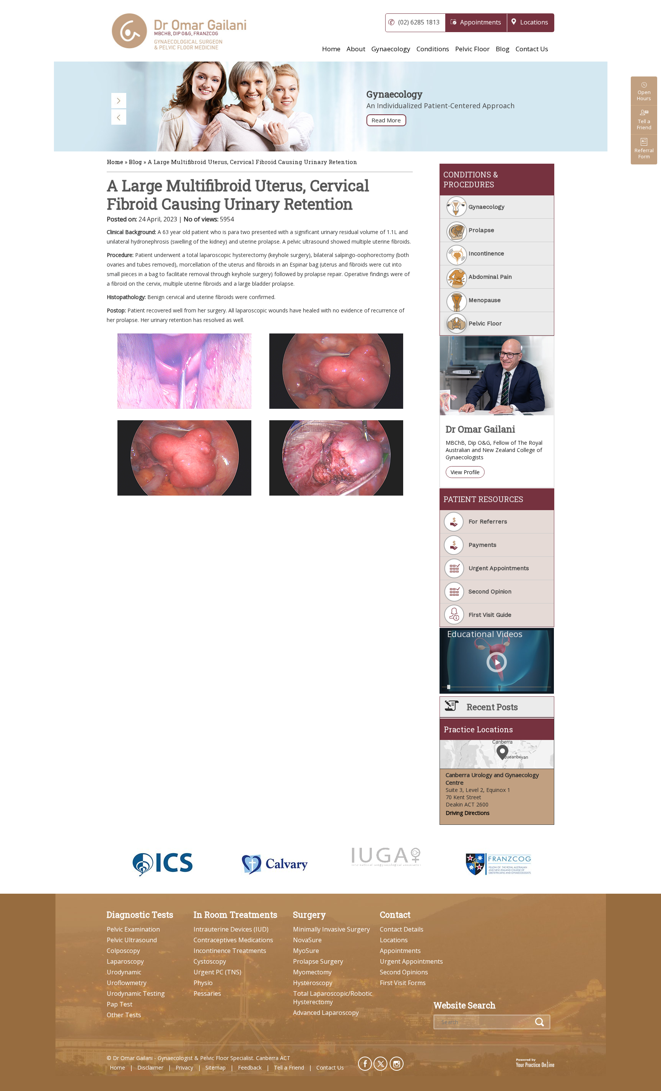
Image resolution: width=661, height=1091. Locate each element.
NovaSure (307, 940)
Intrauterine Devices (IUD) (231, 929)
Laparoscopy (125, 961)
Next (119, 100)
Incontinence (486, 253)
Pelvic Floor (472, 48)
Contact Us (532, 48)
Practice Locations (478, 729)
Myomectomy (312, 972)
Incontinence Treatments (230, 950)
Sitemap (215, 1067)
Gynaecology (390, 48)
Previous (119, 117)
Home (331, 48)
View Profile (465, 472)
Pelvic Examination (133, 929)
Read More (386, 120)
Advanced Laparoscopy (326, 1012)
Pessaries (207, 993)
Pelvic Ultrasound (132, 940)
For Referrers (488, 521)
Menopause (485, 300)
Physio (203, 983)
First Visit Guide (490, 614)
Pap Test (119, 1004)
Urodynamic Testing (136, 993)
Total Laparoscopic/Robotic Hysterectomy (332, 997)
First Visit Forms (403, 983)
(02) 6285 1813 (419, 22)
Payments (483, 544)
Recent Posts (492, 706)
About (356, 48)
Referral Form (644, 153)
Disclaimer (150, 1067)
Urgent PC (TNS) (217, 972)
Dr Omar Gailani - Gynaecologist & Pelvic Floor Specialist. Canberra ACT (201, 1058)
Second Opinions (404, 972)
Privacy (184, 1067)
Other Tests (124, 1015)
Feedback (250, 1067)
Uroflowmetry (127, 983)
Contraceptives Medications (233, 940)
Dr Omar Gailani (480, 429)
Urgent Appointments (499, 568)
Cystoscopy (210, 961)
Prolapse (481, 230)
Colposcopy (123, 950)
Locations (534, 22)
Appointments (480, 22)
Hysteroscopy (312, 983)
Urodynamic (124, 972)
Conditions (433, 48)
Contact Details (401, 929)
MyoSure (306, 950)
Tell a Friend (644, 124)
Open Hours (644, 95)
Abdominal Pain (490, 276)
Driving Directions (468, 812)
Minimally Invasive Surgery (331, 929)
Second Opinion (490, 591)
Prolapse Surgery (318, 961)
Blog (503, 48)
